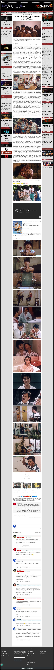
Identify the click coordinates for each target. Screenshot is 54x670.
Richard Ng (32, 499)
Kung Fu (14, 499)
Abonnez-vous (18, 660)
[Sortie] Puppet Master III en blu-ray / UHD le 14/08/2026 (47, 95)
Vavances (33, 500)
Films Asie (30, 14)
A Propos (41, 652)
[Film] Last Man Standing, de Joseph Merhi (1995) (47, 55)
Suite (19, 500)
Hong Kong (30, 498)
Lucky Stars (27, 499)
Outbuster (28, 664)
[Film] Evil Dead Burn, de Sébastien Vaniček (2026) (47, 47)
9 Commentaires (31, 19)
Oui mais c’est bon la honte (5, 96)
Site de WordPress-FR (5, 657)
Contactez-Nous (43, 651)
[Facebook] (49, 10)
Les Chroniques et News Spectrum (6, 28)
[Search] (52, 10)
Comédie (21, 498)
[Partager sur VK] (30, 496)
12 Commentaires (6, 125)
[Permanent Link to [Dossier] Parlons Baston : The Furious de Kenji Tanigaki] (6, 116)
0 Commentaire (7, 64)
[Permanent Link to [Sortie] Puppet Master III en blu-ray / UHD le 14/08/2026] (47, 90)
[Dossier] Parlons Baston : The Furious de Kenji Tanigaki (6, 122)
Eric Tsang (25, 498)
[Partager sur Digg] (32, 496)
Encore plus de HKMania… (47, 28)
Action (18, 498)
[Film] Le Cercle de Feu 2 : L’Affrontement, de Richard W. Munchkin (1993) (6, 89)
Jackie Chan (38, 498)
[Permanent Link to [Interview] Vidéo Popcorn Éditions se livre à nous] (6, 131)
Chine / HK (24, 14)
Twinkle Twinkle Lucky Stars (25, 500)
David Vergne (4, 124)
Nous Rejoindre (43, 654)
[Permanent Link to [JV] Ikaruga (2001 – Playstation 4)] (6, 57)
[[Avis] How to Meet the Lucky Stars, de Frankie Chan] (36, 485)
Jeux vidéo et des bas (31, 657)
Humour (34, 498)
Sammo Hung (37, 499)
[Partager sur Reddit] (28, 496)
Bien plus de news (46, 101)
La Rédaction (42, 653)
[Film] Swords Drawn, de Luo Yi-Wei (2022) (47, 135)
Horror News (29, 655)
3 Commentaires (7, 140)
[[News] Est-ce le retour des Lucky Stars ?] (17, 485)
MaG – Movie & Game (31, 662)
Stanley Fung (15, 500)
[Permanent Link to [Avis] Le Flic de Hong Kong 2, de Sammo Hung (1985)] (27, 29)
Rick (21, 19)
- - (6, 24)
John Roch (4, 63)
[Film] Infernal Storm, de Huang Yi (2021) (48, 22)
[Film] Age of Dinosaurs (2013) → (35, 517)
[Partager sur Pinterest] (27, 496)
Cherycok (19, 570)
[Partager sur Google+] (25, 496)
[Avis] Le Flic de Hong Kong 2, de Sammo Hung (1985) (27, 17)
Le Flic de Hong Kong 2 (20, 499)
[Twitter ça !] (21, 496)
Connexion (3, 651)
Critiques (27, 14)
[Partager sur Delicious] (36, 496)
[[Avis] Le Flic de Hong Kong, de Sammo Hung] (27, 485)
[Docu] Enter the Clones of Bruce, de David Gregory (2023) (47, 78)
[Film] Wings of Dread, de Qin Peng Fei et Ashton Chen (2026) (47, 142)
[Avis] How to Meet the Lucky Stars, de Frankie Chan (36, 489)
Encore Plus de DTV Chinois (46, 132)
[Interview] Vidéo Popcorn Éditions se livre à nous (6, 137)
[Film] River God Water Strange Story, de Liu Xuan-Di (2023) (47, 138)
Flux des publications (5, 653)
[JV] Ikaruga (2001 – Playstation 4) (6, 61)
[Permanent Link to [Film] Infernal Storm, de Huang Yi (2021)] (47, 18)
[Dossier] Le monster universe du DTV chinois (47, 145)
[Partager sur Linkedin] (34, 496)
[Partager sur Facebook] (23, 496)
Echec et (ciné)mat (30, 653)
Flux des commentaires (5, 655)
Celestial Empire (30, 651)
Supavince (19, 584)
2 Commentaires (7, 93)
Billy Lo (43, 81)
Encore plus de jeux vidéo (6, 67)
